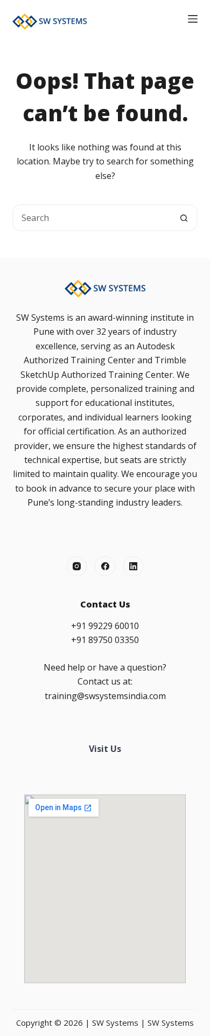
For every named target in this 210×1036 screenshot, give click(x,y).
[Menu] (193, 19)
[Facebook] (105, 566)
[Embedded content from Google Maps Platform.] (105, 889)
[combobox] (92, 217)
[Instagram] (77, 566)
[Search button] (184, 217)
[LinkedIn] (133, 566)
